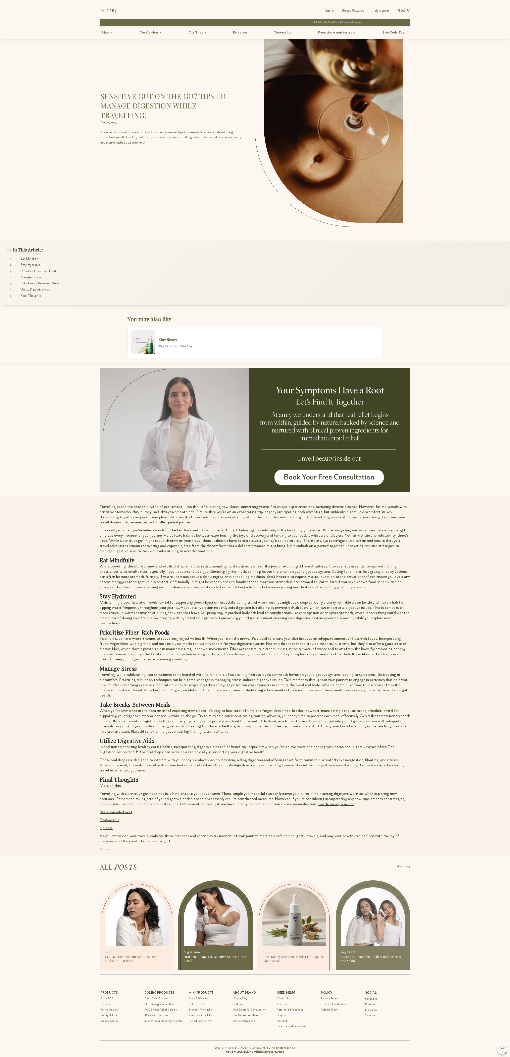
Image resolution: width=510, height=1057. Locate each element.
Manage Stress (31, 277)
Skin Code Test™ (395, 32)
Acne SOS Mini (198, 998)
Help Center (380, 10)
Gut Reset (106, 1004)
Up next (106, 827)
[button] (401, 10)
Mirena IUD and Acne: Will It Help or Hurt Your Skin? (371, 959)
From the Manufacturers (336, 32)
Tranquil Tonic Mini (201, 1010)
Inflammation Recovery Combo (163, 1021)
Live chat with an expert (291, 1026)
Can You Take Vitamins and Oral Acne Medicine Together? (131, 959)
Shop (106, 32)
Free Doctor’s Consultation (249, 1010)
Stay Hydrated (31, 265)
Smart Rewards (353, 10)
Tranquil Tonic (109, 1015)
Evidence (240, 32)
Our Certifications (244, 1021)
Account (282, 1021)
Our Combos (149, 32)
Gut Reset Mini (198, 1004)
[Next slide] (408, 866)
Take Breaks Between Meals (40, 283)
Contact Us (282, 32)
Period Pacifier (109, 1010)
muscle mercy (328, 803)
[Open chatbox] (502, 1049)
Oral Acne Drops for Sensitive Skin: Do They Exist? (215, 959)
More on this (110, 785)
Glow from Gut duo (156, 998)
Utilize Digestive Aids (35, 290)
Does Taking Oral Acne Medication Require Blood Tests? (293, 959)
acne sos (347, 803)
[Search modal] (408, 10)
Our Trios (196, 32)
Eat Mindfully (30, 259)
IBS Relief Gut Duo (156, 1015)
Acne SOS (107, 998)
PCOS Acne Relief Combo (160, 1010)
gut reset (137, 770)
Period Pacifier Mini (201, 1021)
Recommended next (116, 811)
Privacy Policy (329, 998)
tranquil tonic (217, 731)
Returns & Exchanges (290, 1010)
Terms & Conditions (333, 1004)
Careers (282, 1004)
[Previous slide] (399, 866)
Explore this (109, 819)
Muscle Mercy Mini (201, 1015)
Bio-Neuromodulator (246, 1015)
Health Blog (240, 998)
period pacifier (179, 522)
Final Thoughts (31, 296)
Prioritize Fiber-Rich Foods (39, 271)
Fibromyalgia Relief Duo (159, 1004)
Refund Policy (329, 1010)
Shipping (282, 1015)
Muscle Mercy (109, 1021)
